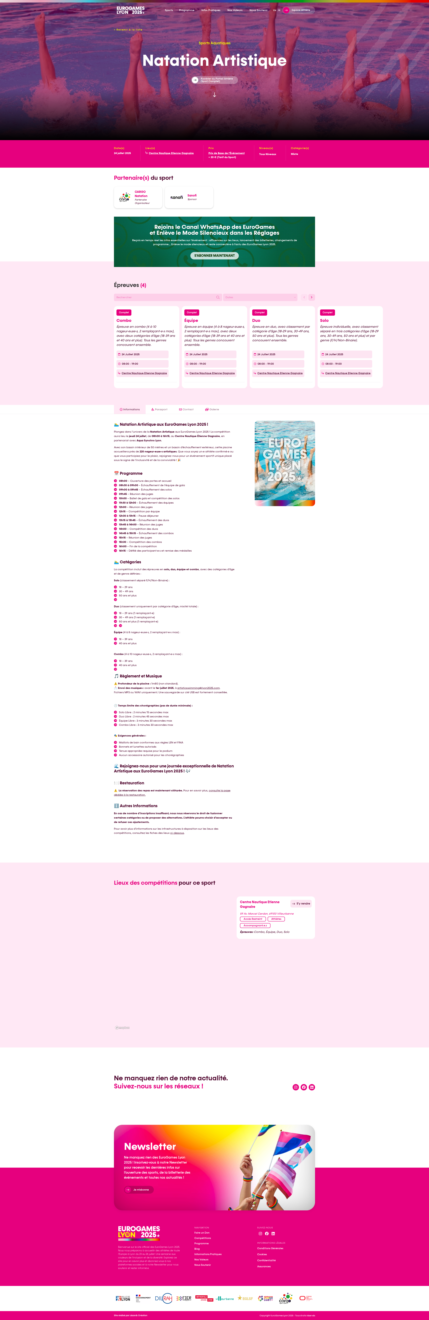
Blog (197, 1248)
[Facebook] (304, 1087)
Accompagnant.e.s (255, 925)
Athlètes (276, 918)
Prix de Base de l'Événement (226, 153)
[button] (304, 297)
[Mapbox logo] (122, 1028)
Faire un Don (201, 1232)
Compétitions (202, 1238)
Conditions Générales (270, 1248)
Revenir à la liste (128, 29)
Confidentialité (266, 1260)
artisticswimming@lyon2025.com (198, 688)
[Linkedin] (312, 1087)
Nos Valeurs (201, 1259)
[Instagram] (296, 1087)
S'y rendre (303, 903)
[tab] (130, 409)
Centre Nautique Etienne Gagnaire (171, 153)
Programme (201, 1243)
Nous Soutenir (202, 1264)
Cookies (262, 1254)
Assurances (264, 1266)
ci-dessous (177, 833)
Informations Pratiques (208, 1254)
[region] (174, 963)
